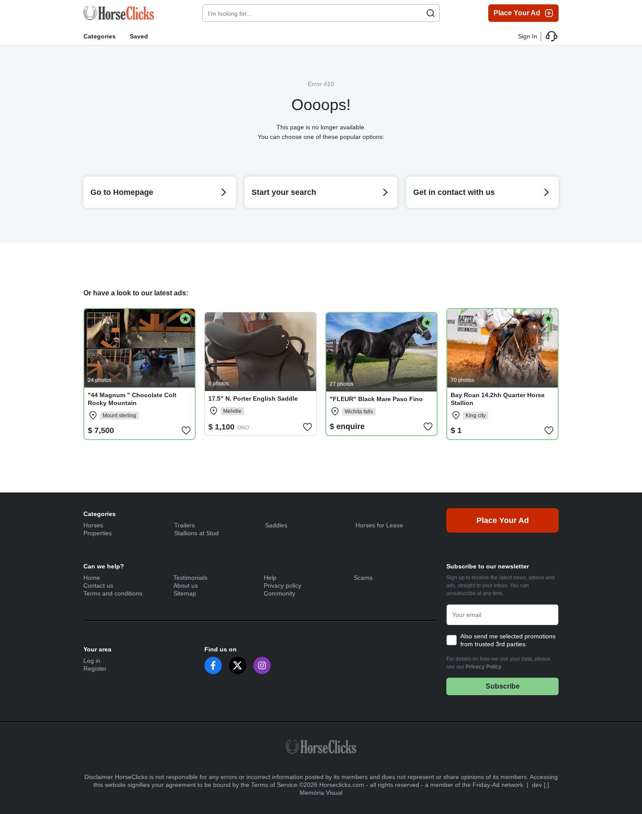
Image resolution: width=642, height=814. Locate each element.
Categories (99, 36)
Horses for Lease (379, 525)
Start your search (284, 192)
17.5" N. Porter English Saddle (253, 398)
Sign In (527, 36)
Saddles (276, 525)
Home (91, 577)
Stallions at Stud (196, 533)
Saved (139, 36)
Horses (93, 525)
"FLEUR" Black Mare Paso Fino (376, 398)
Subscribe (503, 686)
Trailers (184, 525)
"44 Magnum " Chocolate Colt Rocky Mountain (132, 398)
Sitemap (184, 593)
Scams (363, 577)
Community (279, 593)
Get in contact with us (454, 192)
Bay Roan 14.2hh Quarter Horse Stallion (498, 398)
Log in (91, 660)
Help (270, 577)
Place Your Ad (517, 13)
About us (185, 585)
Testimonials (190, 577)
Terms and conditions (112, 593)
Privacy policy (282, 585)
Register (95, 668)
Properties (97, 533)
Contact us (98, 585)
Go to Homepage (121, 192)
